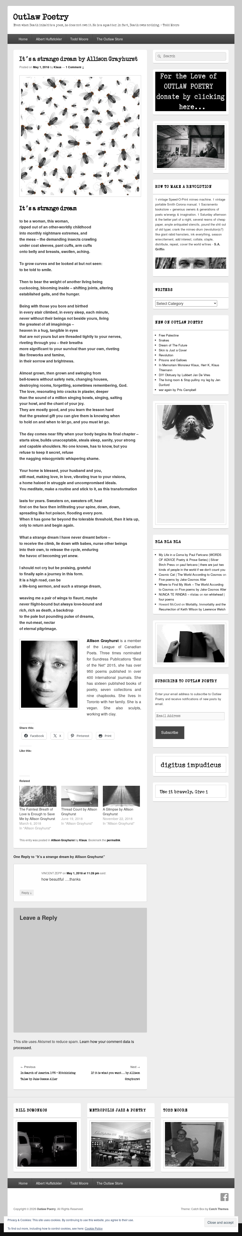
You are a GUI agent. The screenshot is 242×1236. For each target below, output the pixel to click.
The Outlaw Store (110, 39)
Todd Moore (79, 39)
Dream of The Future (173, 345)
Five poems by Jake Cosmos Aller (182, 579)
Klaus (57, 67)
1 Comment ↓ (75, 67)
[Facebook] (224, 1197)
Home (23, 39)
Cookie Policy (94, 1228)
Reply (27, 892)
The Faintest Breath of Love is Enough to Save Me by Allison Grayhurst (37, 814)
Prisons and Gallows (173, 360)
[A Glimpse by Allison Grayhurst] (121, 796)
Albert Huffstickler (49, 39)
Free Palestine (169, 335)
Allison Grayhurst (63, 840)
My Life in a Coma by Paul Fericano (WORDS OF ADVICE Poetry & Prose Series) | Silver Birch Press (190, 559)
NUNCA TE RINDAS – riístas (179, 594)
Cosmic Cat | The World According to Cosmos (190, 574)
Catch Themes (219, 1209)
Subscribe (169, 732)
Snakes (164, 340)
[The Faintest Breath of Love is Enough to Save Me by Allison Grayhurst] (37, 796)
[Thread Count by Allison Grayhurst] (79, 796)
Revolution (166, 355)
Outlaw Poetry (41, 17)
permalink (113, 840)
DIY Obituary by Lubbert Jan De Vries (184, 375)
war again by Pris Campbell (177, 389)
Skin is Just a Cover (173, 350)
